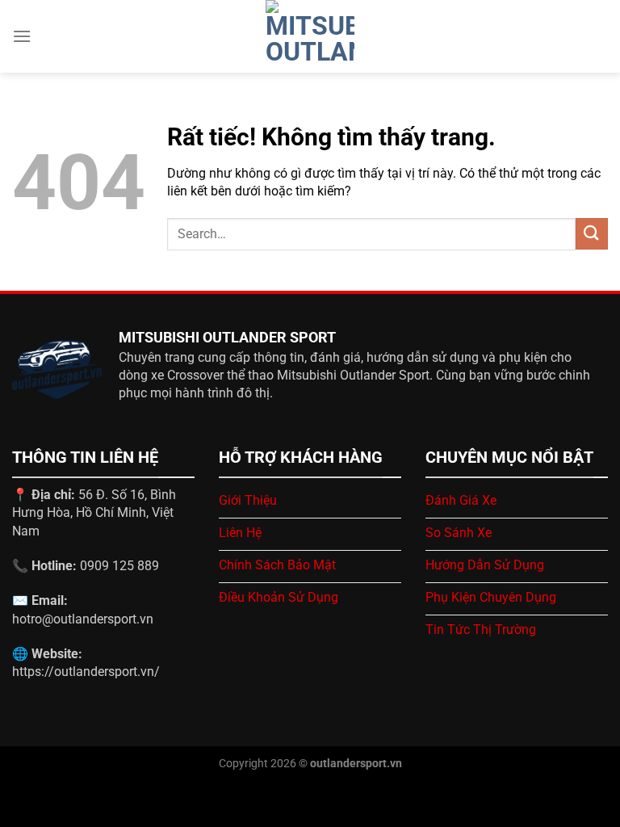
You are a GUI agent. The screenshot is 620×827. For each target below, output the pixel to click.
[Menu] (21, 36)
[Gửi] (592, 234)
